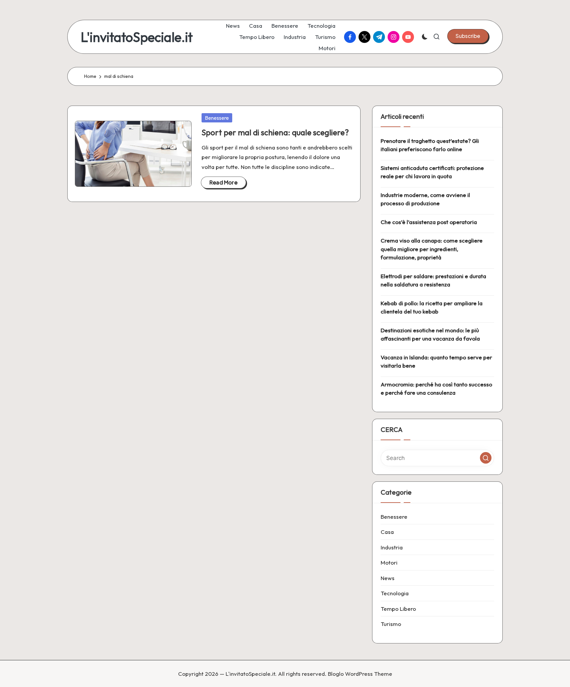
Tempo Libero (398, 608)
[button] (468, 36)
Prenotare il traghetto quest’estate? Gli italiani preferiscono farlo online (430, 145)
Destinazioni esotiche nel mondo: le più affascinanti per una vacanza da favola (430, 334)
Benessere (217, 117)
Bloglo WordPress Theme (360, 673)
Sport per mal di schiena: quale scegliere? (275, 132)
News (388, 577)
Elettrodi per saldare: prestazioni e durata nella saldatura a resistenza (433, 280)
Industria (392, 547)
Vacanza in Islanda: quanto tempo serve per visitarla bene (436, 361)
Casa (387, 531)
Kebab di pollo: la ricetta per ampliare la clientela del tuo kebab (432, 307)
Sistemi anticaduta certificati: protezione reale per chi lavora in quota (432, 172)
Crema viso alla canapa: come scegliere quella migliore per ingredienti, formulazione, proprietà (432, 249)
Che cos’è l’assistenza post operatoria (429, 221)
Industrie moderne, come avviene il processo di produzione (425, 199)
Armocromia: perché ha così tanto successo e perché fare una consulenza (436, 388)
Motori (389, 562)
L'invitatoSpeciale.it (137, 37)
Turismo (391, 623)
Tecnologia (395, 593)
